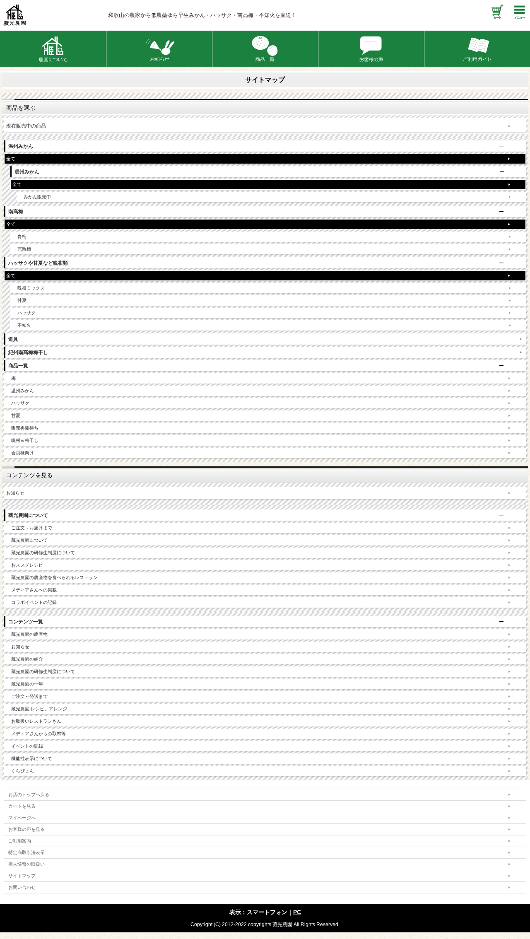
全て (10, 158)
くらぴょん (22, 770)
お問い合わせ (22, 887)
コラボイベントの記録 (34, 602)
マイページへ (22, 817)
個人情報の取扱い (26, 864)
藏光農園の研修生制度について (43, 552)
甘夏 (21, 300)
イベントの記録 (27, 745)
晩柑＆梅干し (25, 440)
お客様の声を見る (26, 829)
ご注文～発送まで (29, 696)
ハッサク (26, 312)
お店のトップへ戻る (28, 794)
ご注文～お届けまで (31, 527)
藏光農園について (29, 540)
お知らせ (15, 492)
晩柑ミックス (31, 287)
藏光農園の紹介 (27, 659)
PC (297, 912)
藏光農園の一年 (27, 683)
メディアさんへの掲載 (34, 589)
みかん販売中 (37, 196)
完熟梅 (24, 248)
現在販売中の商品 (26, 126)
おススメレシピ (27, 564)
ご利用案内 (19, 840)
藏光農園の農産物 (29, 634)
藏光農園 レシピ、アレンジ (39, 708)
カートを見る (22, 806)
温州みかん (22, 390)
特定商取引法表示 (26, 852)
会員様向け (22, 452)
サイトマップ (22, 875)
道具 (13, 339)
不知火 (24, 325)
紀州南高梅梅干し (28, 352)
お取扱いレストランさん (36, 721)
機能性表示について (31, 758)
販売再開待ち (25, 427)
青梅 (21, 236)
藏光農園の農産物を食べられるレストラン (54, 577)
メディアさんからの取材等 (38, 733)
